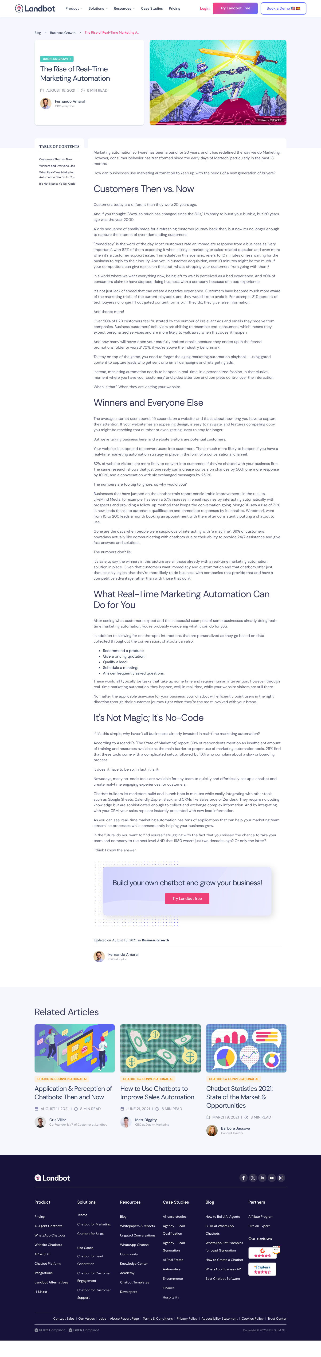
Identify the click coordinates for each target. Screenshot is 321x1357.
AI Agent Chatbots (48, 1226)
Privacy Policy (187, 1319)
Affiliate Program (260, 1217)
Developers (128, 1292)
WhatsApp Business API (224, 1269)
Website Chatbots (48, 1245)
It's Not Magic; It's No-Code (57, 184)
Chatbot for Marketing (94, 1224)
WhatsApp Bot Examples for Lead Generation (224, 1247)
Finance (169, 1288)
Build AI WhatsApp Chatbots (220, 1230)
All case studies (175, 1217)
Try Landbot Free (235, 8)
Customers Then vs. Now (55, 159)
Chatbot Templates (134, 1282)
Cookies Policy (253, 1319)
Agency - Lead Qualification (174, 1230)
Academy (127, 1273)
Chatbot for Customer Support (94, 1294)
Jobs (102, 1319)
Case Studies (152, 8)
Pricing (174, 8)
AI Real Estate (173, 1260)
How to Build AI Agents (223, 1217)
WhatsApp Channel (134, 1245)
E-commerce (173, 1279)
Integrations (44, 1273)
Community (129, 1254)
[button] (74, 8)
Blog (123, 1217)
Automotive (171, 1269)
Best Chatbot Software (223, 1279)
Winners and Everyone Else (57, 166)
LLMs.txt (41, 1292)
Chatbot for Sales (90, 1234)
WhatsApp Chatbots (50, 1235)
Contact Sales (63, 1319)
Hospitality (171, 1297)
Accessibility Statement (219, 1319)
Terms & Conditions (158, 1319)
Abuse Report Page (124, 1319)
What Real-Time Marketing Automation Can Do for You (57, 175)
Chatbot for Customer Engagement (94, 1277)
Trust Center (277, 1319)
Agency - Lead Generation (174, 1247)
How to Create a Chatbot (224, 1260)
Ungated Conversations (138, 1235)
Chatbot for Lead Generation (90, 1260)
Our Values (86, 1319)
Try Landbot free (187, 898)
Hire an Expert (259, 1226)
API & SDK (42, 1254)
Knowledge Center (134, 1264)
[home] (35, 8)
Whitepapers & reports (137, 1226)
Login (205, 8)
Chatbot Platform (48, 1264)
